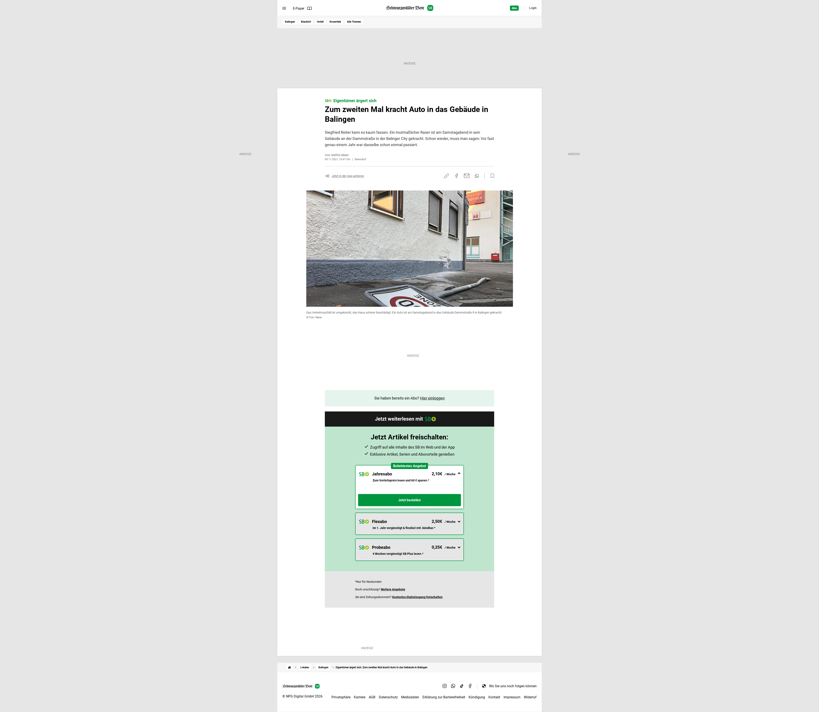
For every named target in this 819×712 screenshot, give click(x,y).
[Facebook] (470, 686)
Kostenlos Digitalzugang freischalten (417, 597)
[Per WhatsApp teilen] (477, 176)
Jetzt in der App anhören (348, 176)
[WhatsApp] (453, 686)
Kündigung (477, 697)
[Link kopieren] (446, 176)
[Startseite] (289, 667)
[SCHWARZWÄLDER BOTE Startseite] (409, 8)
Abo (514, 8)
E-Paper (298, 8)
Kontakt (494, 697)
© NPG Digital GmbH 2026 (302, 696)
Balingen (290, 21)
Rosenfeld (335, 21)
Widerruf (530, 697)
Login (533, 8)
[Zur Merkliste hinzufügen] (491, 176)
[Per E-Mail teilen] (467, 175)
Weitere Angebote (393, 589)
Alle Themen (354, 21)
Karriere (359, 697)
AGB (372, 697)
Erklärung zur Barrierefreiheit (444, 697)
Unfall (320, 21)
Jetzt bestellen (409, 500)
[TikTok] (461, 686)
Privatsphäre (340, 697)
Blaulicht (306, 21)
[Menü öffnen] (284, 8)
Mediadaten (410, 697)
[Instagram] (444, 686)
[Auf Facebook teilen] (456, 175)
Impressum (512, 697)
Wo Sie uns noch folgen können (513, 686)
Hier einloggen (432, 398)
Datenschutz (388, 697)
